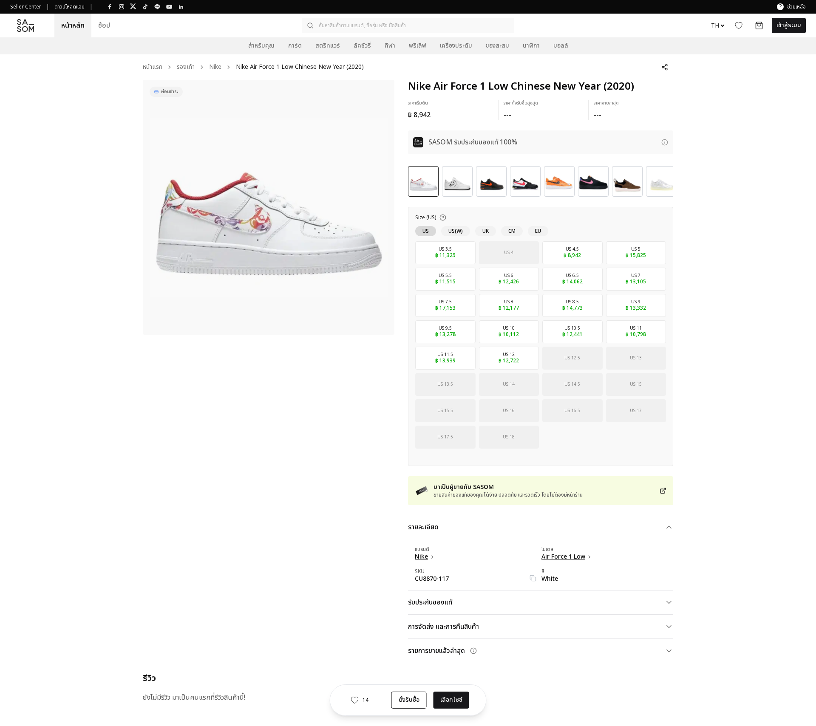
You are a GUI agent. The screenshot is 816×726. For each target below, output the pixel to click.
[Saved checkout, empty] (759, 25)
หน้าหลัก (73, 25)
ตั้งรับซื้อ (409, 699)
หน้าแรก (152, 67)
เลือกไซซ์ (451, 699)
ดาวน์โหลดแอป (69, 6)
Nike (215, 67)
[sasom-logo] (25, 25)
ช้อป (104, 25)
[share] (664, 67)
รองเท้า (186, 67)
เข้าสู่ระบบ (788, 25)
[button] (408, 25)
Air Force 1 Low (563, 557)
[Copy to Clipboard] (533, 578)
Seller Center (25, 6)
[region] (269, 207)
